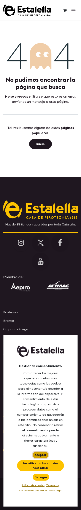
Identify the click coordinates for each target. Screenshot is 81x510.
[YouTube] (40, 261)
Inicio (40, 144)
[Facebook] (60, 242)
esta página (58, 101)
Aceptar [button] (40, 455)
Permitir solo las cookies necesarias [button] (40, 465)
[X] (40, 242)
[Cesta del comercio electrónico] (64, 10)
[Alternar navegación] (73, 10)
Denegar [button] (41, 477)
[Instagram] (21, 242)
